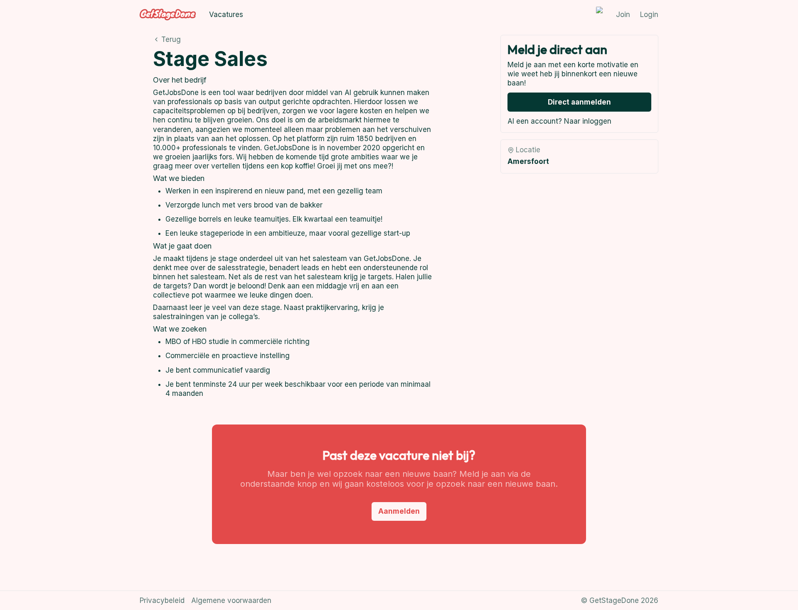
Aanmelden (399, 511)
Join (623, 14)
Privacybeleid (162, 600)
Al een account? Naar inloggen (559, 121)
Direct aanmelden (579, 102)
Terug (171, 39)
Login (649, 14)
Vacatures (226, 14)
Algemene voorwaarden (231, 600)
